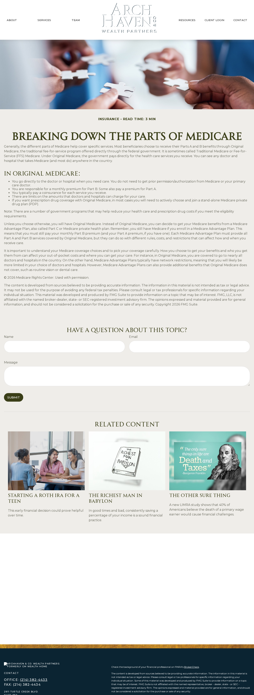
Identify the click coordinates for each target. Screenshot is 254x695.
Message (11, 362)
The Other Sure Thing (199, 495)
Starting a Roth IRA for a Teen (44, 498)
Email (133, 337)
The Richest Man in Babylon (115, 498)
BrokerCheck (191, 666)
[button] (11, 19)
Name (8, 337)
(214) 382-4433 (33, 680)
